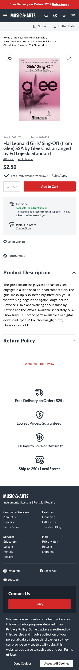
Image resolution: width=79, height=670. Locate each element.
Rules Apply (60, 4)
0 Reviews (8, 159)
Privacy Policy (17, 629)
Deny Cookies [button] (22, 663)
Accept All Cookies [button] (56, 663)
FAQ (40, 604)
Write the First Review (39, 363)
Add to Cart (49, 186)
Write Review (25, 159)
